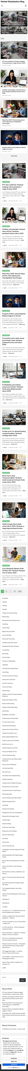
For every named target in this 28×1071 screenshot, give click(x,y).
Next (19, 591)
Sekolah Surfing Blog (8, 809)
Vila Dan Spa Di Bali (7, 768)
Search (4, 977)
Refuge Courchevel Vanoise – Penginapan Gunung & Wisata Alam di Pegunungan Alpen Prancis (14, 945)
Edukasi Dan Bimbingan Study (10, 816)
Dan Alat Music (6, 772)
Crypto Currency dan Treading (10, 740)
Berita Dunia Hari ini (7, 744)
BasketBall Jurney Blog (8, 714)
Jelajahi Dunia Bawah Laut (9, 733)
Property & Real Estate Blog (9, 707)
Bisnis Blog (5, 653)
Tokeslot (4, 602)
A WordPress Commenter (9, 1029)
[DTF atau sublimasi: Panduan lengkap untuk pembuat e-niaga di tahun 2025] (14, 18)
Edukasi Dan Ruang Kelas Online (11, 620)
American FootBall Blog (8, 661)
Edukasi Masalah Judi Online (10, 748)
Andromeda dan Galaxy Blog (10, 718)
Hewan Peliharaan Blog (8, 755)
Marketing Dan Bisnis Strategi (10, 646)
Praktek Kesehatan (7, 779)
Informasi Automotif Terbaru (10, 676)
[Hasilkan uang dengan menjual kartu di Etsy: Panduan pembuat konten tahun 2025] (20, 30)
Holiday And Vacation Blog (9, 613)
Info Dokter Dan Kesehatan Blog (11, 775)
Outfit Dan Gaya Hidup (8, 827)
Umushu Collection (7, 683)
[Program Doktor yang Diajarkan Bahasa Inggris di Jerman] (14, 137)
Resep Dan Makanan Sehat (9, 700)
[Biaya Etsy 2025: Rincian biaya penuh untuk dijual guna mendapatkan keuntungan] (14, 108)
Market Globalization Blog (12, 1)
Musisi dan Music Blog (8, 639)
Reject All (14, 1061)
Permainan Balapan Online (9, 751)
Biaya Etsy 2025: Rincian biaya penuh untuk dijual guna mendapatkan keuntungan (13, 121)
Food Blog (5, 624)
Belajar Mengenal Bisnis (8, 801)
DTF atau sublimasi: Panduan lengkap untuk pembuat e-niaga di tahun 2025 (12, 187)
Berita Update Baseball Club (10, 737)
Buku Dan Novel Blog (8, 834)
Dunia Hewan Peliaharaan (9, 764)
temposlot (5, 598)
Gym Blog (5, 838)
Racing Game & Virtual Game (10, 786)
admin (5, 201)
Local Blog (5, 805)
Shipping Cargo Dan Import (9, 642)
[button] (21, 12)
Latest (2, 38)
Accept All (14, 1064)
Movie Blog (5, 672)
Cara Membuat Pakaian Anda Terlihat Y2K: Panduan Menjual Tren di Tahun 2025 (13, 571)
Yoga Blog (5, 664)
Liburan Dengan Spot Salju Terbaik (11, 798)
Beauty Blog (5, 616)
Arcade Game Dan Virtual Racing (11, 790)
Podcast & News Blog (8, 703)
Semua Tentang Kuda (8, 846)
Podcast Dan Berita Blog (9, 725)
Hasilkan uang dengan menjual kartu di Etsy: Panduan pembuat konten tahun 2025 (14, 91)
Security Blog (6, 657)
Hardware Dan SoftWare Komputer (11, 783)
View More (14, 156)
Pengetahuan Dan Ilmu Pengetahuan (12, 812)
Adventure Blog (6, 823)
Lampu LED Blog (6, 635)
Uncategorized (6, 181)
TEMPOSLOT (5, 899)
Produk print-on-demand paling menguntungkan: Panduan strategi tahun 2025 (14, 433)
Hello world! (21, 1029)
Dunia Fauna (5, 842)
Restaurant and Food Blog (9, 831)
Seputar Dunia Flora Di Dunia (10, 729)
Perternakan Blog (7, 794)
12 (14, 591)
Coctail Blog (5, 650)
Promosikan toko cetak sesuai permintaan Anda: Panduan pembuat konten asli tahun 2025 (14, 1015)
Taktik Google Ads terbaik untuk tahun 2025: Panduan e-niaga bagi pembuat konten (13, 526)
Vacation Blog (6, 820)
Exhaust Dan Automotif (8, 679)
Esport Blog (5, 711)
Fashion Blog (5, 628)
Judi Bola (4, 907)
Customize (14, 1058)
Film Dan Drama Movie (8, 722)
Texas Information (7, 687)
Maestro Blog (6, 690)
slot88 (4, 968)
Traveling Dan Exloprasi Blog (10, 668)
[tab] (2, 38)
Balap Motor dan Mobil (8, 631)
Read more (16, 284)
